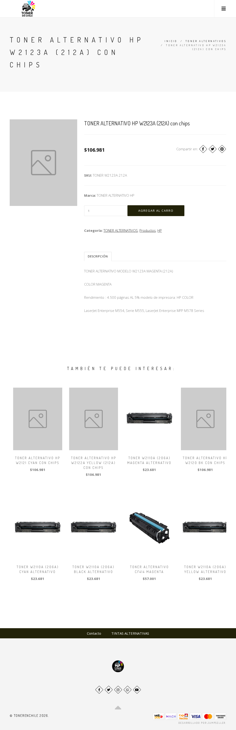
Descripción (98, 256)
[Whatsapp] (127, 690)
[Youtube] (137, 690)
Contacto (94, 633)
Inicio (171, 41)
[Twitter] (212, 149)
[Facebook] (203, 149)
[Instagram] (118, 690)
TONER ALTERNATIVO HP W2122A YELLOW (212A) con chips (93, 463)
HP (159, 230)
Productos (147, 230)
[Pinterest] (222, 149)
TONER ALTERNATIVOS (206, 41)
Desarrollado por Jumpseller (202, 722)
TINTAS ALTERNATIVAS (130, 633)
